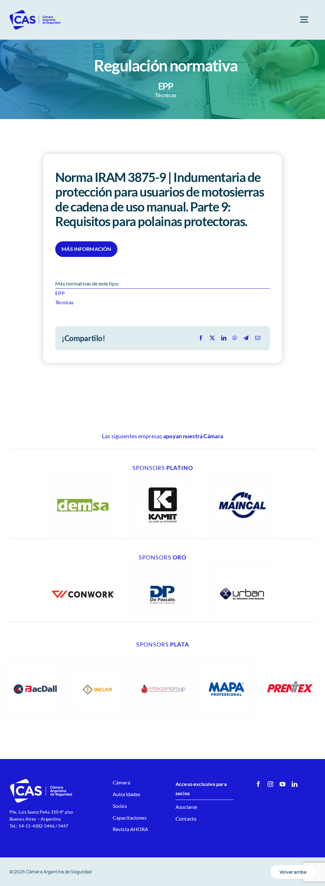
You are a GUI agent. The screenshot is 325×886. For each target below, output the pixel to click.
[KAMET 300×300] (162, 474)
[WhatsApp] (234, 338)
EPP (59, 293)
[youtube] (282, 784)
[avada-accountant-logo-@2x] (35, 12)
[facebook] (258, 784)
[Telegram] (246, 338)
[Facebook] (201, 338)
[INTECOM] (163, 660)
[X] (212, 338)
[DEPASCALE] (162, 563)
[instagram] (270, 784)
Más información (86, 249)
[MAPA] (226, 660)
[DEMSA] (82, 474)
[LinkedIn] (223, 338)
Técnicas (64, 302)
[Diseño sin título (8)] (82, 563)
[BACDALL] (35, 660)
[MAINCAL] (242, 474)
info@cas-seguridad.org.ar (36, 833)
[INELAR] (99, 660)
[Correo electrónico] (257, 338)
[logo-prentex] (290, 660)
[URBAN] (242, 563)
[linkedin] (294, 784)
